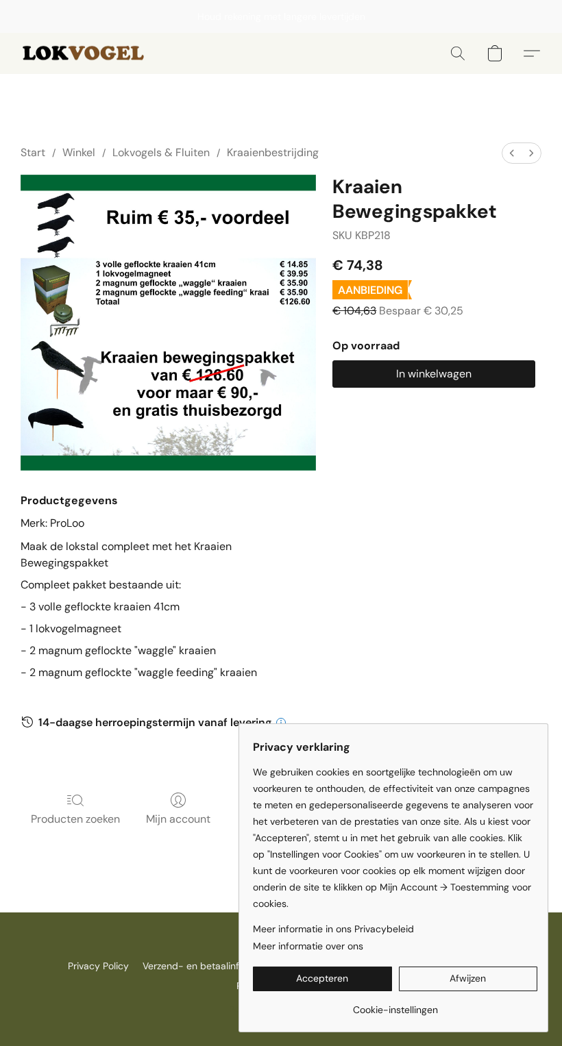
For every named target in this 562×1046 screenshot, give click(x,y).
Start (33, 152)
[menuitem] (512, 153)
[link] (395, 1004)
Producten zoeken (75, 819)
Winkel (78, 152)
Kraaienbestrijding (273, 152)
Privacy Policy (98, 966)
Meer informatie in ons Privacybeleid (333, 929)
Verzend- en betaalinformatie (208, 966)
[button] (85, 53)
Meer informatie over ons (308, 946)
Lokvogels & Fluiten (161, 152)
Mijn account (178, 819)
